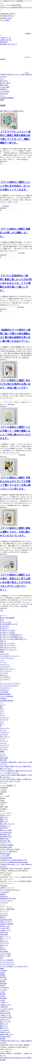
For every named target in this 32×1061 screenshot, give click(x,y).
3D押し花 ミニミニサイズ (7, 645)
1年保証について (5, 1011)
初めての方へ (4, 81)
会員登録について (5, 826)
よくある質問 (4, 692)
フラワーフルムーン (6, 671)
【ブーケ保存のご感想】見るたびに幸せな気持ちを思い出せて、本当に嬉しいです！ (15, 384)
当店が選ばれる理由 (6, 847)
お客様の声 (3, 89)
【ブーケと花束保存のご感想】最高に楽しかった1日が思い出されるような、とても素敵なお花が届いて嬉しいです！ (16, 283)
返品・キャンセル (5, 1021)
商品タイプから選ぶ (6, 830)
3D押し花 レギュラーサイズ (8, 647)
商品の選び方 (4, 42)
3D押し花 (3, 641)
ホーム (2, 78)
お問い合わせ (4, 93)
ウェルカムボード (5, 688)
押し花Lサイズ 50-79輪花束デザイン (11, 634)
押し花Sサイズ (4, 626)
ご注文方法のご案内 (6, 1017)
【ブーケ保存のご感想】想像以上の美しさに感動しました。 (15, 233)
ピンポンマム (4, 747)
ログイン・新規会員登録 (7, 909)
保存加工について (5, 926)
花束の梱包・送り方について (8, 44)
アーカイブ (3, 785)
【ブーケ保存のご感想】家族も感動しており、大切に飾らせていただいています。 (15, 532)
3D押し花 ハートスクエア (7, 643)
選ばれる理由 (4, 85)
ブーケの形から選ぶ (6, 832)
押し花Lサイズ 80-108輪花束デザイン (11, 637)
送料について (4, 817)
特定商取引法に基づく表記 (8, 898)
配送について (4, 819)
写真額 (2, 651)
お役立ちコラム (4, 690)
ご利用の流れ (4, 1006)
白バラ (2, 713)
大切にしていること (6, 921)
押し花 (2, 620)
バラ (1, 702)
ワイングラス (4, 673)
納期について (4, 821)
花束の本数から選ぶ (6, 836)
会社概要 (2, 1038)
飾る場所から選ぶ (5, 834)
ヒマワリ (2, 715)
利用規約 (2, 894)
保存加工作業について (6, 1034)
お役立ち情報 (4, 758)
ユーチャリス (4, 734)
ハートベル (3, 662)
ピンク (2, 711)
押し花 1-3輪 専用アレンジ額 (8, 624)
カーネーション (4, 717)
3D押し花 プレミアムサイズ (8, 649)
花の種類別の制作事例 (6, 700)
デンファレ (3, 730)
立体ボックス (4, 675)
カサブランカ (4, 719)
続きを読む (24, 159)
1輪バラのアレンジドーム (7, 668)
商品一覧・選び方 (5, 83)
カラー (2, 722)
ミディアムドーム (5, 666)
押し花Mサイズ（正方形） (8, 630)
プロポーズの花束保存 (6, 696)
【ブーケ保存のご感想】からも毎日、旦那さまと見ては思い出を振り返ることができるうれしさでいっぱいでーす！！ (15, 582)
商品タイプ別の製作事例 (7, 618)
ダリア (2, 724)
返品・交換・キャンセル (7, 823)
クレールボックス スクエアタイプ (10, 683)
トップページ (4, 913)
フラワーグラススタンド (7, 658)
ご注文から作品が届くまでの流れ (10, 849)
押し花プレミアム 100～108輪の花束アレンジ (13, 639)
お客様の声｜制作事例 (6, 845)
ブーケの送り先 (4, 892)
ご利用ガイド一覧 (5, 37)
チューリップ (4, 741)
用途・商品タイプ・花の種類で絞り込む (12, 111)
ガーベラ (2, 753)
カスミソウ (3, 743)
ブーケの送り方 (4, 1030)
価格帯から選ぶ (4, 838)
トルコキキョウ (4, 732)
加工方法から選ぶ (5, 840)
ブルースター (4, 749)
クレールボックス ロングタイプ (9, 685)
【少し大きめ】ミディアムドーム (10, 656)
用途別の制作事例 (5, 694)
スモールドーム (4, 664)
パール (2, 660)
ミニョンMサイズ (5, 677)
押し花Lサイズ (4, 628)
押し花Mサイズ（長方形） (8, 632)
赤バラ (2, 709)
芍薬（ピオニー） (5, 736)
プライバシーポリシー (6, 900)
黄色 (1, 707)
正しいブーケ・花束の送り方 (8, 851)
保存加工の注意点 (5, 853)
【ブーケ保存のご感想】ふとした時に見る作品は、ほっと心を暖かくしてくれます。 (15, 186)
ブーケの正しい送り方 (6, 1009)
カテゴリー (3, 756)
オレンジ (2, 705)
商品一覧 (2, 917)
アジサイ (2, 739)
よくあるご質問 (4, 87)
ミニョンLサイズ (5, 679)
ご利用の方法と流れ (6, 40)
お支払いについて (5, 815)
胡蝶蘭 (2, 751)
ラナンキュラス (4, 745)
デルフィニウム (4, 728)
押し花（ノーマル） (6, 622)
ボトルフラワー (4, 654)
